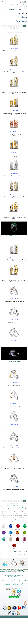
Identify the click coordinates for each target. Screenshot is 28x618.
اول (24, 25)
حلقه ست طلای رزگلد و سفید (21, 21)
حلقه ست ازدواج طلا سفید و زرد (21, 20)
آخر (11, 28)
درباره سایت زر (25, 569)
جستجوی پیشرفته (19, 570)
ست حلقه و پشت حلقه (22, 14)
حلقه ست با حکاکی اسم (22, 16)
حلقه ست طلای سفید (22, 18)
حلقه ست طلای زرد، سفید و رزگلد (20, 22)
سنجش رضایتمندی (13, 597)
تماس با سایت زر (19, 569)
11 (14, 28)
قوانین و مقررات (7, 570)
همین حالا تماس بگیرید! (13, 616)
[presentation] (25, 562)
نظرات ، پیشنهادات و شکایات (11, 569)
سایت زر (13, 571)
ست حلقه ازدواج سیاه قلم (22, 13)
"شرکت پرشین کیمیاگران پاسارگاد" (10, 588)
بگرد (3, 31)
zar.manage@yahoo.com (9, 575)
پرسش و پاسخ (12, 570)
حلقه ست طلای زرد (23, 17)
